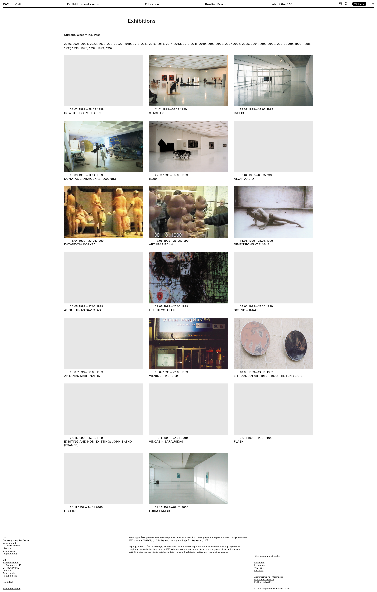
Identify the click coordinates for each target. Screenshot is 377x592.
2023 (93, 44)
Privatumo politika (264, 579)
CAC (6, 4)
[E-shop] (340, 4)
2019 (127, 44)
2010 (202, 44)
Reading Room (215, 4)
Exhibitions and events (83, 4)
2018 (136, 44)
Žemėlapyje (9, 551)
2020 (119, 44)
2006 (236, 44)
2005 (245, 44)
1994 (92, 48)
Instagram (259, 565)
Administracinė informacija (268, 576)
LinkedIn (258, 570)
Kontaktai (8, 582)
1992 (109, 48)
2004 (254, 44)
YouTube (259, 568)
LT (372, 4)
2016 (152, 44)
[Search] (346, 3)
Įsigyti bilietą (10, 553)
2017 (144, 44)
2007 (228, 44)
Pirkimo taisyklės (263, 582)
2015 (161, 44)
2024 (84, 44)
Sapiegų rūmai (11, 562)
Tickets (359, 4)
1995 (83, 48)
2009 (211, 44)
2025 (76, 44)
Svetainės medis (11, 588)
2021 (110, 44)
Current (69, 35)
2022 (102, 44)
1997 (67, 48)
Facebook (259, 562)
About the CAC (282, 4)
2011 (194, 44)
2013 (177, 44)
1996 (75, 48)
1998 (306, 44)
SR (4, 560)
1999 (298, 44)
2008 (219, 44)
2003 (263, 44)
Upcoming (84, 35)
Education (152, 4)
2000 (289, 44)
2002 (271, 44)
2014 (169, 44)
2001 (280, 44)
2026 (67, 44)
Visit (18, 4)
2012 (186, 44)
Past (97, 35)
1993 (100, 48)
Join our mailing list (270, 556)
